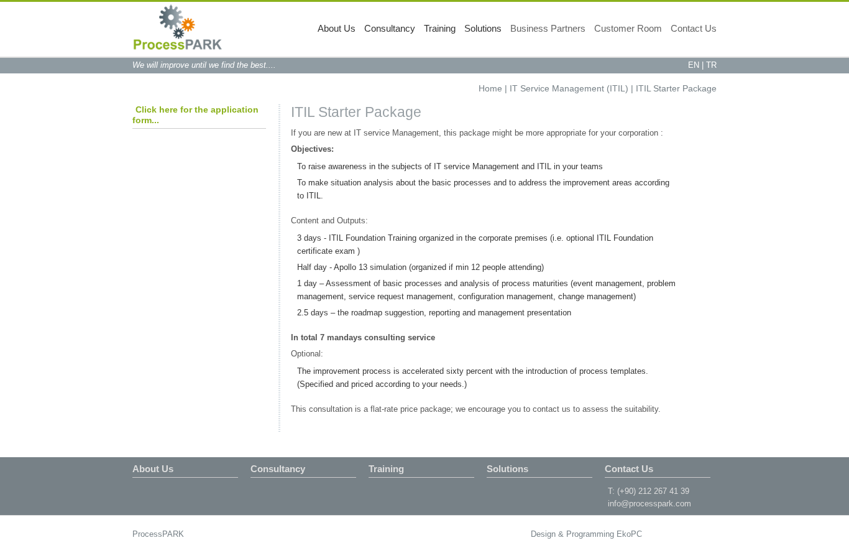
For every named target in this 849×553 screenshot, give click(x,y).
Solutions (483, 28)
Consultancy (389, 28)
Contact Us (694, 28)
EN (693, 65)
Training (440, 28)
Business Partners (547, 28)
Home (490, 88)
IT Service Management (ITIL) (569, 88)
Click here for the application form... (195, 115)
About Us (337, 28)
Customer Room (628, 28)
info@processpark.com (649, 503)
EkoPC (629, 534)
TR (711, 65)
